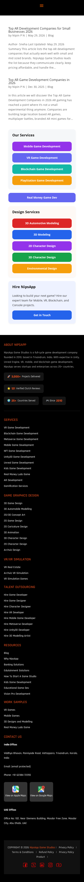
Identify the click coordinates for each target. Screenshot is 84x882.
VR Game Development (42, 158)
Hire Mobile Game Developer (20, 618)
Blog (51, 35)
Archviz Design (12, 549)
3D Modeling (42, 234)
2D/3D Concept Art (14, 514)
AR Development (13, 480)
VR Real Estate (12, 567)
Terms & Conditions (23, 852)
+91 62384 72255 (21, 774)
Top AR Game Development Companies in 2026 (39, 81)
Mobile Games (12, 715)
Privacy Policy (66, 847)
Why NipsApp (11, 658)
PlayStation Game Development (42, 180)
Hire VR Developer (14, 612)
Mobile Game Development (42, 146)
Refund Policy (46, 852)
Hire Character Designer (17, 606)
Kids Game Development (17, 468)
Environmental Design (42, 268)
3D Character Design (42, 257)
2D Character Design (42, 246)
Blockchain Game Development (42, 169)
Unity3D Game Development (19, 456)
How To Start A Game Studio (20, 676)
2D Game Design (13, 520)
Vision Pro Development (17, 693)
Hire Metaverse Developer (18, 623)
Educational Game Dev (16, 687)
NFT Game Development (17, 450)
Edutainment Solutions (16, 670)
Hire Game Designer (15, 600)
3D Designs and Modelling (18, 721)
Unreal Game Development (19, 462)
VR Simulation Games (16, 578)
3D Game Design (13, 503)
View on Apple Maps (15, 795)
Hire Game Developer (16, 594)
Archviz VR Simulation (16, 573)
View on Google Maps (41, 795)
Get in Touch (42, 315)
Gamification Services (16, 486)
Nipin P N (18, 35)
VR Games (9, 709)
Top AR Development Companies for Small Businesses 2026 (39, 30)
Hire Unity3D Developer (17, 629)
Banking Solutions (14, 664)
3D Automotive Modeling (42, 223)
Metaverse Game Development (21, 439)
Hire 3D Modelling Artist (17, 635)
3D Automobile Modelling (18, 508)
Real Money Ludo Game (17, 474)
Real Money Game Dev (42, 197)
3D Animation (11, 532)
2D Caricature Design (16, 526)
